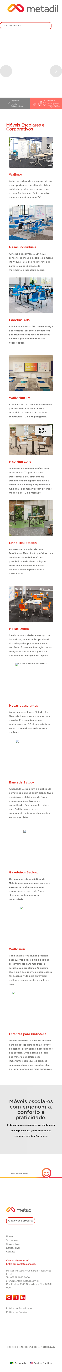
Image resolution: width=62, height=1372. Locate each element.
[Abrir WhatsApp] (53, 1363)
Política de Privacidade (19, 1308)
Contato (10, 1252)
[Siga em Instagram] (9, 1297)
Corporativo (12, 1244)
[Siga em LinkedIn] (22, 1297)
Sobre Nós (12, 1240)
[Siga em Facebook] (16, 1297)
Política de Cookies (16, 1312)
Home (9, 1237)
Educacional (13, 1248)
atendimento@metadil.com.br (22, 1281)
